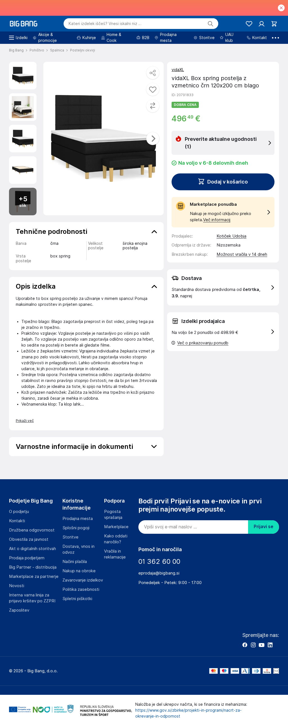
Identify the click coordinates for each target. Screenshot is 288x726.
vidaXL (178, 69)
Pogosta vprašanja (113, 514)
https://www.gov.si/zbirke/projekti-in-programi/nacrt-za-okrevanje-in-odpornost (188, 713)
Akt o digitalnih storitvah (32, 548)
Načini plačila (74, 561)
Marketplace (116, 526)
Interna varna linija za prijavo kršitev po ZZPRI (32, 597)
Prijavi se (263, 526)
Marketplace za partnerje (33, 576)
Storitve (70, 537)
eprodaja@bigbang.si (158, 573)
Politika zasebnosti (80, 589)
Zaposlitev (19, 610)
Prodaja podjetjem (26, 557)
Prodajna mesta (77, 518)
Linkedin (270, 644)
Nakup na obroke (79, 570)
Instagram (253, 644)
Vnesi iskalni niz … (105, 23)
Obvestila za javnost (28, 539)
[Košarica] (274, 24)
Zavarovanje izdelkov (82, 580)
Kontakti (17, 520)
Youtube (261, 644)
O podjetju (19, 511)
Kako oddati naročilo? (115, 538)
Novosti (16, 585)
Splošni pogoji (75, 527)
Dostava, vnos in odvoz (78, 549)
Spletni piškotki (77, 598)
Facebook (244, 644)
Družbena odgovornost (32, 530)
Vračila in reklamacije (115, 554)
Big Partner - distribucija (33, 567)
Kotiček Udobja (231, 236)
